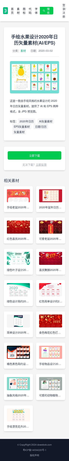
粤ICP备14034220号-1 (34, 449)
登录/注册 (64, 10)
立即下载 (34, 155)
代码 (30, 10)
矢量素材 (19, 132)
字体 (36, 10)
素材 (18, 10)
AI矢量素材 (45, 121)
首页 (12, 10)
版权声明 (34, 455)
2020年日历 (27, 121)
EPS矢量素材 (22, 126)
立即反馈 (41, 164)
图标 (24, 10)
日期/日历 (41, 126)
